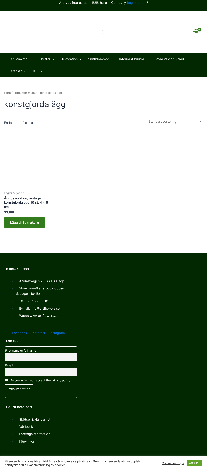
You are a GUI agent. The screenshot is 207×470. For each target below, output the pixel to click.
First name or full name (20, 350)
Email (9, 365)
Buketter (43, 59)
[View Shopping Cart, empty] (195, 32)
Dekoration (69, 59)
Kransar (16, 71)
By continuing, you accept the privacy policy (40, 380)
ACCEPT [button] (194, 463)
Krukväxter (18, 59)
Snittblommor (98, 59)
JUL (35, 71)
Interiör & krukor (131, 59)
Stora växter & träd (169, 59)
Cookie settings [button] (173, 463)
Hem (7, 93)
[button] (29, 59)
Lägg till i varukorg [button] (24, 222)
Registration (136, 3)
